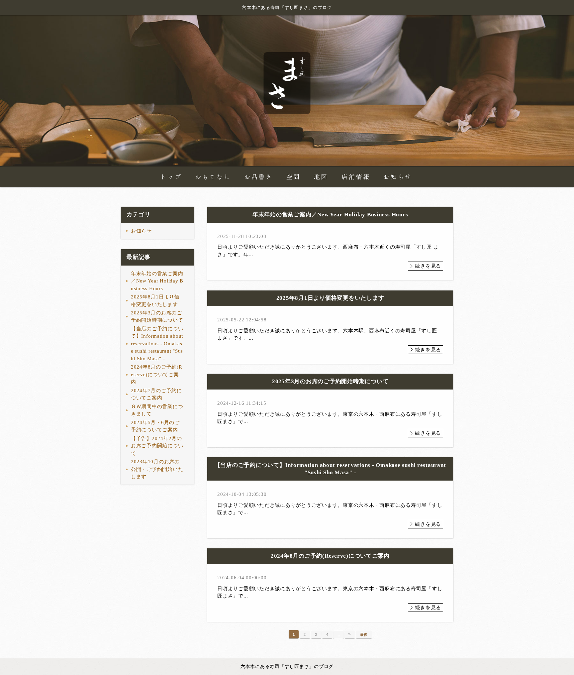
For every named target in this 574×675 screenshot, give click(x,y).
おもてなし (213, 176)
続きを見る (428, 266)
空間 (293, 176)
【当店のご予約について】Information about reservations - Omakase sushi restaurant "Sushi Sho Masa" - (157, 343)
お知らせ (397, 176)
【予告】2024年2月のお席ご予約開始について (157, 446)
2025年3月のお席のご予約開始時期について (157, 316)
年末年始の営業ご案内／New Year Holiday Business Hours (157, 281)
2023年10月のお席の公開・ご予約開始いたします (157, 469)
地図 (321, 176)
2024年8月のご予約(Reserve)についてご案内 (156, 374)
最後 (364, 634)
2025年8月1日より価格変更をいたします (155, 300)
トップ (171, 176)
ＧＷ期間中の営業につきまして (157, 410)
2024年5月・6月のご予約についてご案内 (155, 426)
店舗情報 (355, 176)
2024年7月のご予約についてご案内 (156, 394)
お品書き (258, 176)
